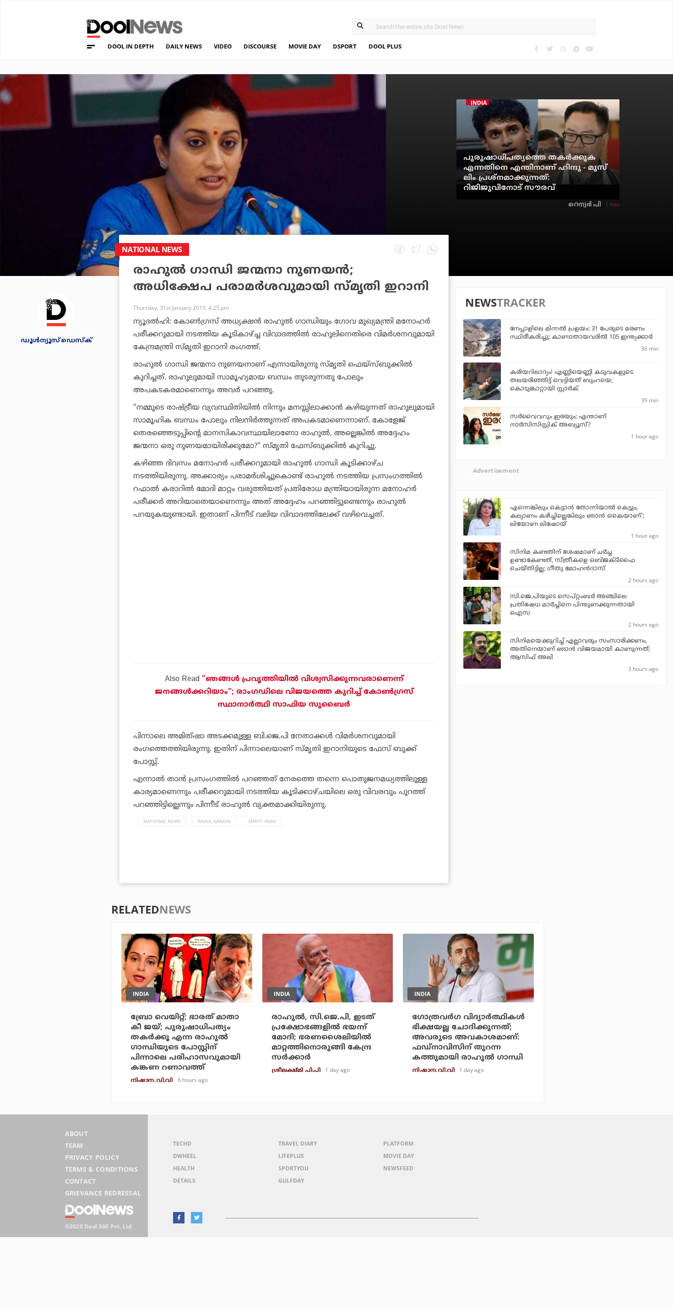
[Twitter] (549, 48)
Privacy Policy (92, 1157)
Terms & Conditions (101, 1169)
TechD (182, 1143)
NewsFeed (398, 1168)
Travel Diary (297, 1143)
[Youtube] (589, 48)
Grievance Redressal (103, 1193)
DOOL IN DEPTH (131, 46)
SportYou (293, 1168)
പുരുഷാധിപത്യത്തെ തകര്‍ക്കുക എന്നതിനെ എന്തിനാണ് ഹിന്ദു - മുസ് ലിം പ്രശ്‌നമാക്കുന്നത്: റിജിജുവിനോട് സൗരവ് (535, 173)
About (76, 1133)
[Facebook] (536, 48)
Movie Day (398, 1156)
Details (184, 1181)
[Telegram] (576, 48)
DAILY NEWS (184, 46)
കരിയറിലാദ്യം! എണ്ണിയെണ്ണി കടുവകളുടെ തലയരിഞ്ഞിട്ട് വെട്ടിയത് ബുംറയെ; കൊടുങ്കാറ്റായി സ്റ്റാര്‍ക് (571, 381)
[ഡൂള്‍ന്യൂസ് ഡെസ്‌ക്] (56, 312)
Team (74, 1145)
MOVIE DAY (304, 46)
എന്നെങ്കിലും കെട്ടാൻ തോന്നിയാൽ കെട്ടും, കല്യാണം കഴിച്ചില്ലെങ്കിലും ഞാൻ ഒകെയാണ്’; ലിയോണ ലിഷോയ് (577, 516)
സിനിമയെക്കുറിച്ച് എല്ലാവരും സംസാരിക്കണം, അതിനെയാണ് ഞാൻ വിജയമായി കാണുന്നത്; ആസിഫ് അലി (580, 649)
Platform (398, 1143)
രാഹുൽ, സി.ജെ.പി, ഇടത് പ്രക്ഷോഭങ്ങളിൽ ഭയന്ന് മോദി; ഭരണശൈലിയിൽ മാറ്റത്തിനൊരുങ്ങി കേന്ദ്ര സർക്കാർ (322, 1037)
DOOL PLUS (385, 46)
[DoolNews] (130, 27)
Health (184, 1168)
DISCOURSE (260, 46)
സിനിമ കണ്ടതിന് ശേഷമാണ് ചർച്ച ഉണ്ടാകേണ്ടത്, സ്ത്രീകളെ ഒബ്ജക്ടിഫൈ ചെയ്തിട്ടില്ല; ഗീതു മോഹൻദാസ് (572, 561)
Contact (80, 1181)
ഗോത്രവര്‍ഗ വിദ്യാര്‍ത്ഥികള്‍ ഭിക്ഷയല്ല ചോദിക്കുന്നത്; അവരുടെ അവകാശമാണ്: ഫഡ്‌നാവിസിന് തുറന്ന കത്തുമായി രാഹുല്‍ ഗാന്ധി (468, 1037)
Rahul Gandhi (214, 821)
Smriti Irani (262, 821)
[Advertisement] (283, 617)
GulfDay (291, 1181)
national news (161, 821)
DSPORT (345, 46)
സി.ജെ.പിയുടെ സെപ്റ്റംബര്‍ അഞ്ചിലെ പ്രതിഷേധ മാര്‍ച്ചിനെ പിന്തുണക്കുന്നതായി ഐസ (572, 605)
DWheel (184, 1156)
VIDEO (223, 46)
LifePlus (291, 1156)
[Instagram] (563, 48)
